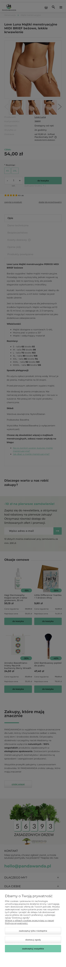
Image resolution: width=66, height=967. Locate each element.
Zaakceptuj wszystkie (33, 948)
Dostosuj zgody (33, 939)
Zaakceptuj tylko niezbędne (33, 931)
